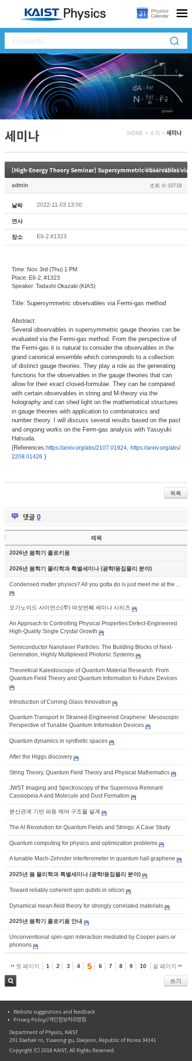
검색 (10, 981)
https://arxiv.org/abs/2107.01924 (86, 448)
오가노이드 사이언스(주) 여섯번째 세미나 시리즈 (69, 607)
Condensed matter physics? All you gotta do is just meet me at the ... (94, 584)
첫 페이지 (27, 966)
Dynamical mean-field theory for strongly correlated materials (86, 906)
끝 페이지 (165, 966)
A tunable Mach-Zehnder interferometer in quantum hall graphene (92, 858)
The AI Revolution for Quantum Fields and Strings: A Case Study (89, 827)
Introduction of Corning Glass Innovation (60, 702)
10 (143, 966)
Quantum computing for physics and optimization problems (83, 843)
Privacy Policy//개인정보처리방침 (50, 1019)
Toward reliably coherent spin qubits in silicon (66, 890)
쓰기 (175, 981)
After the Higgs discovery (40, 756)
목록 (175, 493)
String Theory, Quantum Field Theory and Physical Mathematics (89, 772)
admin (20, 185)
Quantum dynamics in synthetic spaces (58, 741)
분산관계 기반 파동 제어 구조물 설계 (54, 811)
